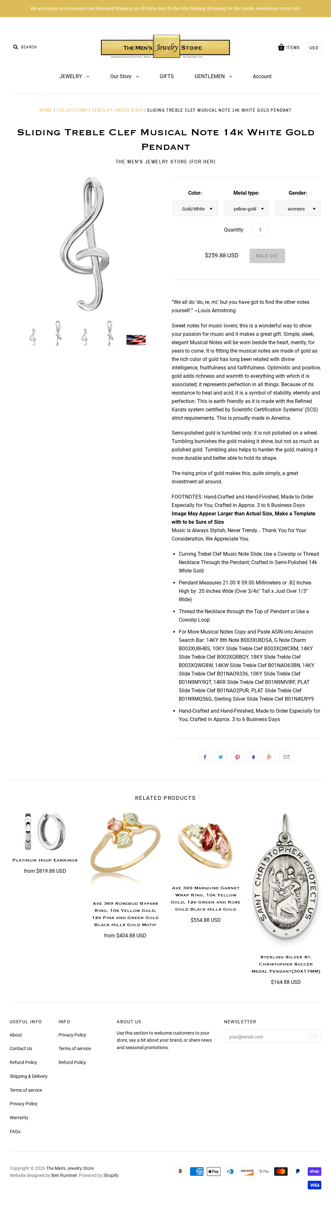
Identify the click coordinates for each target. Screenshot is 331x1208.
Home (46, 110)
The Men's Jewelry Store (70, 1168)
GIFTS (167, 76)
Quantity (233, 230)
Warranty (19, 1117)
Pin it (237, 757)
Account (262, 76)
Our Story (121, 76)
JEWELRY (71, 76)
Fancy (253, 757)
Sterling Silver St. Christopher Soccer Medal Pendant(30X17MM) (285, 964)
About (16, 1035)
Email (286, 757)
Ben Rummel (64, 1175)
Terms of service (26, 1090)
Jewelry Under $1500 (117, 110)
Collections (72, 110)
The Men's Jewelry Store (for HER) (166, 161)
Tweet (221, 757)
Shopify (110, 1175)
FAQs (15, 1131)
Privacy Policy (23, 1103)
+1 (269, 757)
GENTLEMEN (210, 76)
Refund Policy (23, 1062)
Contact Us (21, 1048)
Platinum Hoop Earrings (45, 860)
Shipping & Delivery (29, 1076)
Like (205, 757)
